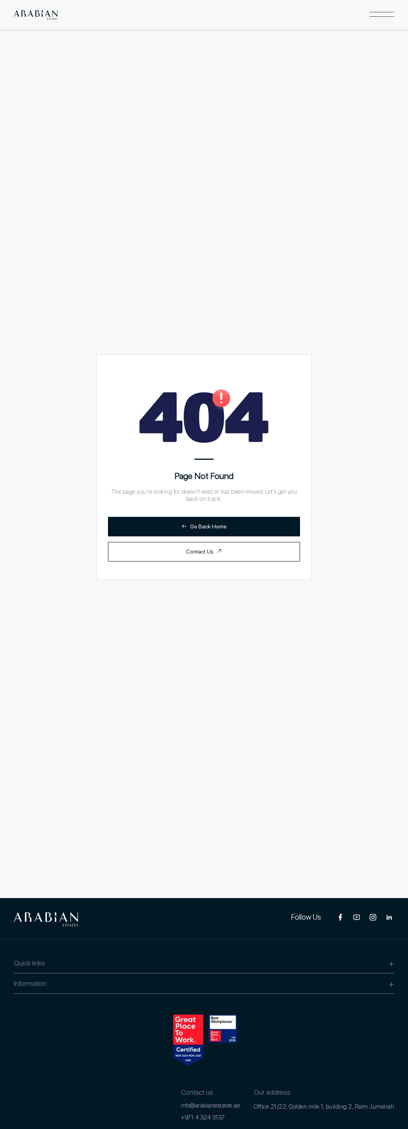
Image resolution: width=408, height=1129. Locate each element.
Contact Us (204, 551)
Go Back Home (204, 526)
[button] (382, 15)
